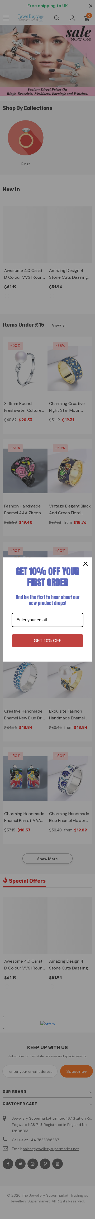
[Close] (85, 563)
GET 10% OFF (47, 640)
